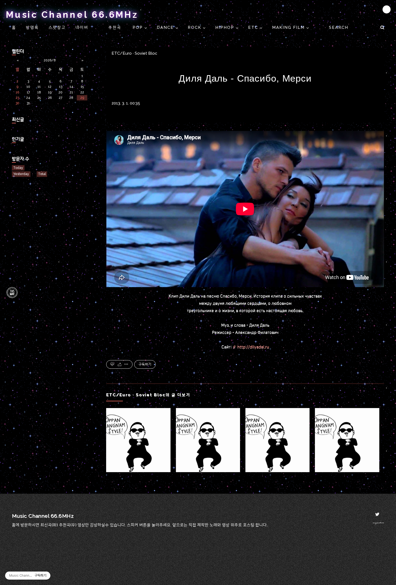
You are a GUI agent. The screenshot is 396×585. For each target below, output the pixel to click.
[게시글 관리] (126, 364)
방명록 (32, 27)
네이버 (81, 27)
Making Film (289, 27)
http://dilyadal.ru (253, 347)
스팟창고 (57, 27)
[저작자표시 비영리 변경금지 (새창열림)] (377, 364)
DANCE (166, 27)
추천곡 (115, 27)
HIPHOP (225, 27)
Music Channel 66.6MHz (72, 14)
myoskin (378, 522)
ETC (254, 27)
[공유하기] (119, 364)
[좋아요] (112, 364)
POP (138, 27)
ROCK (195, 27)
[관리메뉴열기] (387, 9)
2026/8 (50, 60)
